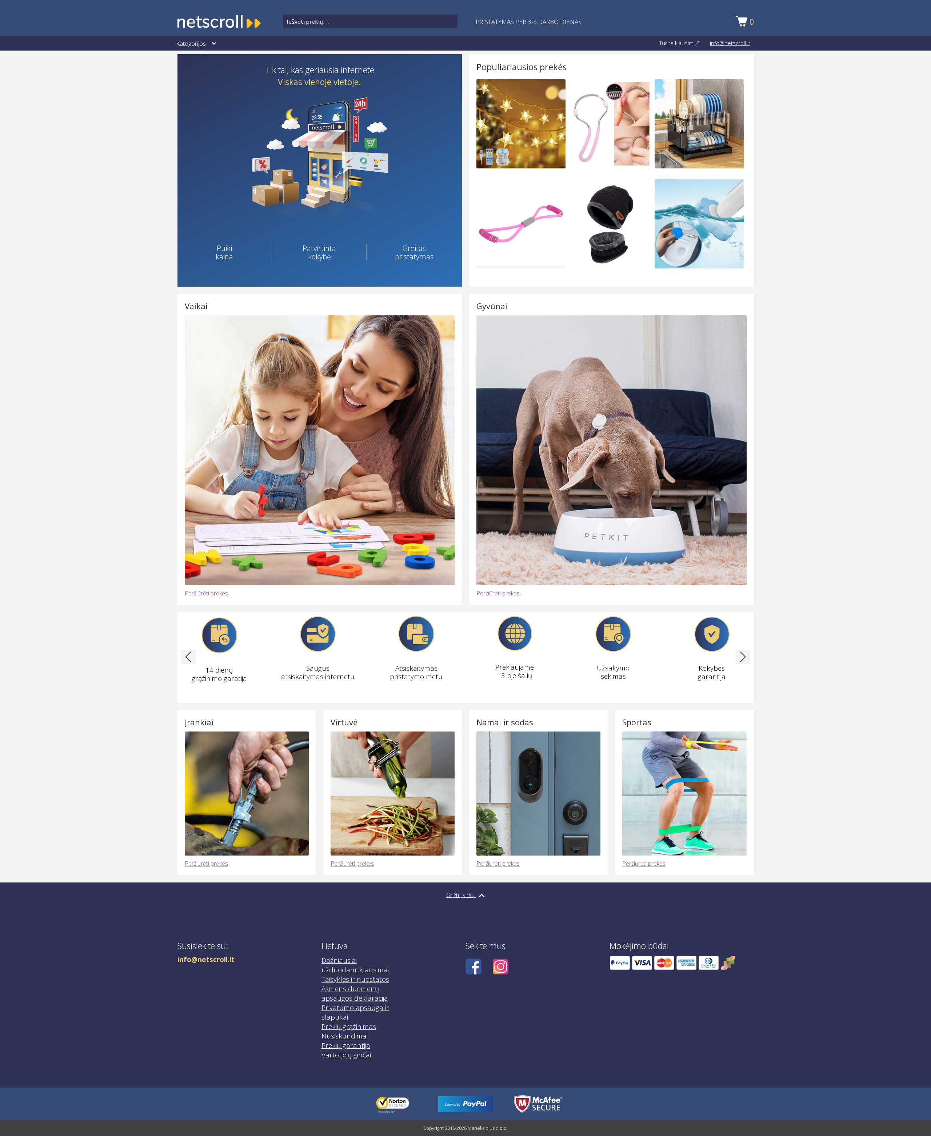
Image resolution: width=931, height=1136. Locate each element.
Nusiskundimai (344, 1036)
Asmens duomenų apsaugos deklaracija (354, 993)
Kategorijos (191, 43)
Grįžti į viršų (461, 894)
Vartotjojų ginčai (346, 1055)
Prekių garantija (345, 1046)
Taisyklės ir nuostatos (355, 979)
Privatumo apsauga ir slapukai (355, 1012)
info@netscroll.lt (730, 43)
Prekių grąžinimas (348, 1027)
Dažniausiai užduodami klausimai (355, 965)
